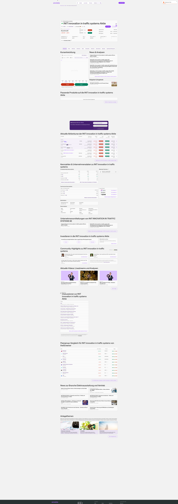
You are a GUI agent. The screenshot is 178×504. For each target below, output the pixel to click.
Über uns (121, 503)
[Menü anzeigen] (77, 3)
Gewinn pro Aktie (92, 36)
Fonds (66, 242)
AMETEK (64, 361)
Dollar (103, 503)
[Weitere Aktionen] (116, 141)
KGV (83, 36)
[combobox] (81, 58)
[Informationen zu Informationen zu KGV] (62, 174)
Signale (114, 26)
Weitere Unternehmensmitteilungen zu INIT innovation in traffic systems (102, 231)
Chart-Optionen (84, 55)
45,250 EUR (101, 147)
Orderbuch (78, 48)
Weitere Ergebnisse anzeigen (110, 102)
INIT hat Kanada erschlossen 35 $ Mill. (67, 314)
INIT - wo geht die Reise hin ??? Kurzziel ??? (68, 322)
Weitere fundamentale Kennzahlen (67, 182)
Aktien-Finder (113, 243)
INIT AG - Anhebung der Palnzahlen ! (67, 325)
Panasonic (64, 358)
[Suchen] (100, 3)
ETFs (79, 242)
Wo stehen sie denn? (64, 319)
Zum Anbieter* (113, 190)
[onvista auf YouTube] (80, 503)
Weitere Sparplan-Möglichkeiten (110, 196)
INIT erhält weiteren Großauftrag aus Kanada (68, 311)
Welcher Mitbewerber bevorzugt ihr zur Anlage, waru (69, 306)
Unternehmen (98, 48)
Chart (69, 48)
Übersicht (64, 48)
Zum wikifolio (84, 263)
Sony (63, 356)
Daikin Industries (65, 372)
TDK (63, 375)
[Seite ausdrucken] (116, 24)
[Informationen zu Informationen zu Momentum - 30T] (66, 195)
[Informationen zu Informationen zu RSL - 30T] (64, 191)
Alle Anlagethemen (112, 436)
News (83, 48)
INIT (61, 303)
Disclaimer (80, 335)
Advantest (64, 350)
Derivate (92, 242)
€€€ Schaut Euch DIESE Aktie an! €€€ (67, 327)
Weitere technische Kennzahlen (90, 197)
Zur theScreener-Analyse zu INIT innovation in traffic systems (104, 380)
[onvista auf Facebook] (78, 503)
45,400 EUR (107, 153)
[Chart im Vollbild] (61, 60)
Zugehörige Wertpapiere (111, 48)
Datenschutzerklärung (101, 128)
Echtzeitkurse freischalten (70, 150)
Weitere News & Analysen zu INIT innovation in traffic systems (105, 76)
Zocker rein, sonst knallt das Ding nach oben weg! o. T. (70, 317)
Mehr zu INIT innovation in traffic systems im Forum (78, 331)
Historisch (92, 48)
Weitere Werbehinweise (106, 262)
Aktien (65, 5)
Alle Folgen (114, 288)
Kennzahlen (87, 48)
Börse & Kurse (62, 5)
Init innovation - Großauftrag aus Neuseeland (68, 308)
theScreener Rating (102, 36)
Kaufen (90, 32)
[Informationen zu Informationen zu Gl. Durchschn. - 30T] (67, 190)
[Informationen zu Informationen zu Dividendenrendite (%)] (67, 179)
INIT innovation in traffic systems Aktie (72, 5)
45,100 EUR (101, 150)
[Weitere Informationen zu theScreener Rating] (102, 38)
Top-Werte (110, 503)
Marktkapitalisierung (63, 36)
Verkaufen (89, 30)
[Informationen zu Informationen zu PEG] (62, 176)
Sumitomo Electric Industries (68, 364)
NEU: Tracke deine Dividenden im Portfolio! (88, 182)
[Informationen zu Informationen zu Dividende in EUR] (66, 178)
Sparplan (103, 48)
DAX (95, 503)
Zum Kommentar (84, 256)
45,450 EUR (107, 150)
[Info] (67, 36)
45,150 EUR (101, 156)
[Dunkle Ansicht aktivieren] (57, 0)
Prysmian (64, 367)
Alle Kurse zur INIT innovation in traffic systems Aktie (106, 160)
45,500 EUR (107, 147)
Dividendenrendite (74, 36)
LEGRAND (64, 369)
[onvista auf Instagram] (82, 503)
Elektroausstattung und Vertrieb (67, 21)
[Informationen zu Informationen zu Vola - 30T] (64, 193)
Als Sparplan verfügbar (67, 40)
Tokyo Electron (65, 353)
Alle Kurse (73, 48)
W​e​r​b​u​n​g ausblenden (97, 12)
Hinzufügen (108, 26)
